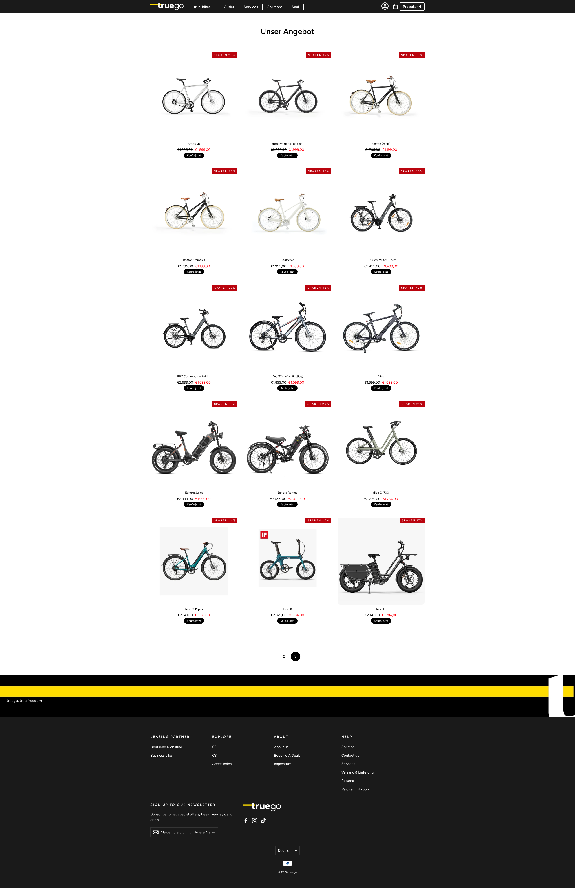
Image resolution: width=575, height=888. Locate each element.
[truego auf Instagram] (254, 820)
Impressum (282, 764)
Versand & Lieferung (357, 772)
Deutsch (284, 850)
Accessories (222, 764)
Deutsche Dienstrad (166, 747)
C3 (214, 755)
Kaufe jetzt (194, 155)
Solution (348, 747)
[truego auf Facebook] (246, 820)
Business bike (161, 755)
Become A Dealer (288, 755)
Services (348, 764)
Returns (347, 781)
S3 (214, 747)
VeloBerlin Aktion (355, 789)
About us (281, 747)
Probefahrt (412, 6)
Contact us (350, 755)
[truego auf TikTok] (263, 820)
